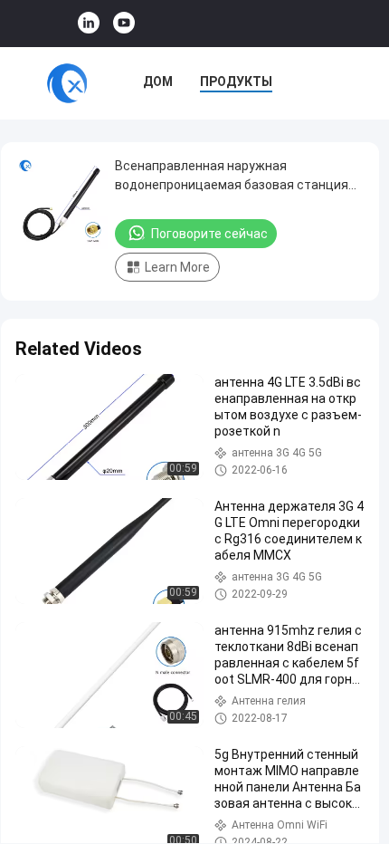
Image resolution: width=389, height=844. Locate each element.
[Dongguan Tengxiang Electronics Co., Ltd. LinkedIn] (88, 23)
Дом (158, 81)
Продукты (236, 81)
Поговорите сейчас (209, 233)
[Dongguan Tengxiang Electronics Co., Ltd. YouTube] (124, 23)
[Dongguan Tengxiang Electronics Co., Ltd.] (67, 83)
